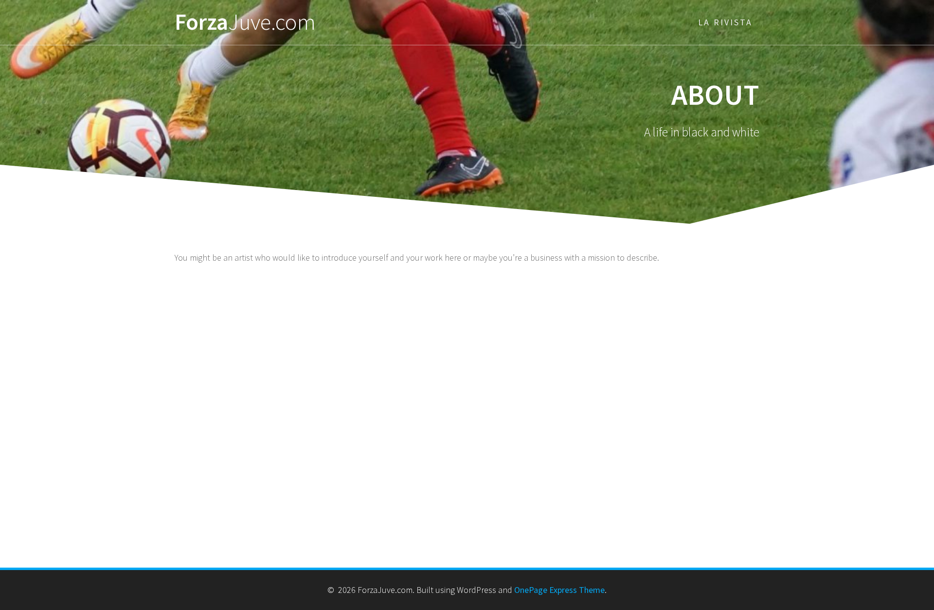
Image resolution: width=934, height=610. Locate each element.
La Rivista (725, 22)
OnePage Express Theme (559, 589)
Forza (245, 22)
